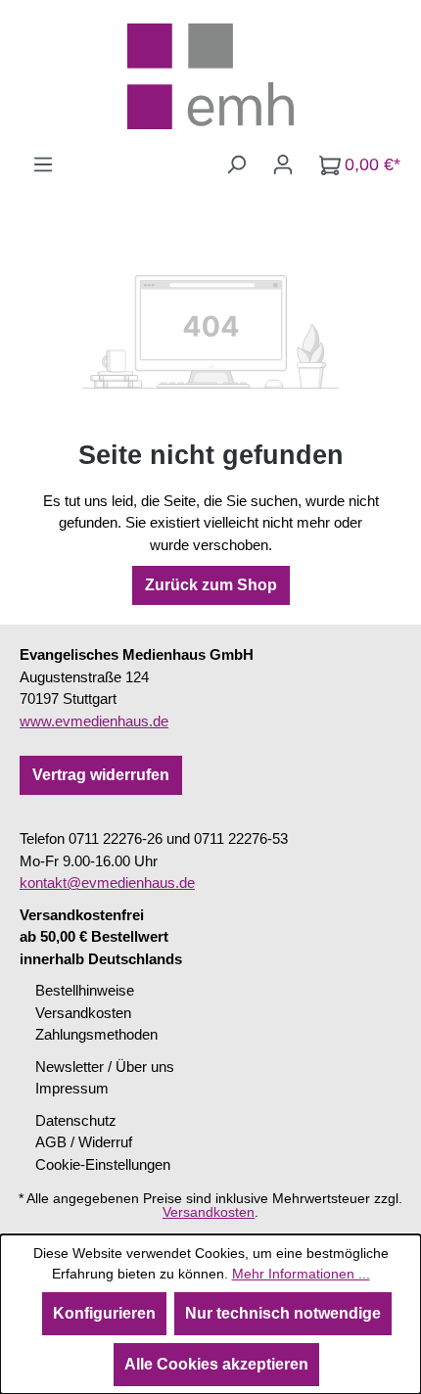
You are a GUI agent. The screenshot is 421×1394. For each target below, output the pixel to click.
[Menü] (43, 164)
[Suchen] (235, 164)
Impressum (72, 1088)
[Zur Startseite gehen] (210, 76)
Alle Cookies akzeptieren (216, 1364)
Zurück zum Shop (211, 585)
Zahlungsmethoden (96, 1034)
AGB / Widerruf (83, 1142)
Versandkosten (83, 1012)
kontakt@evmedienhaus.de (107, 882)
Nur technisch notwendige (283, 1313)
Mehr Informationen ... (301, 1273)
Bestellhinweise (84, 990)
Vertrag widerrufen (100, 775)
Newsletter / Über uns (104, 1066)
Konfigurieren (104, 1313)
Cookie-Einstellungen (102, 1164)
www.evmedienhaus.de (94, 721)
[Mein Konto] (282, 164)
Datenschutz (76, 1120)
